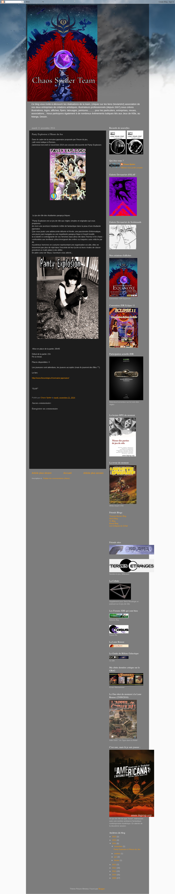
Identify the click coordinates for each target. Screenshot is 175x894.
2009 (114, 878)
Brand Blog (113, 523)
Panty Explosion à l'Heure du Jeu (127, 849)
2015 (114, 840)
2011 (114, 871)
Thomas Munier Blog (117, 516)
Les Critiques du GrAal (118, 526)
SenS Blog (113, 519)
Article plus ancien (93, 473)
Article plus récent (41, 473)
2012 (114, 868)
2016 (114, 837)
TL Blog (112, 521)
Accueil (67, 473)
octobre (117, 854)
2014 (114, 843)
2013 (114, 865)
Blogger (102, 889)
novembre (118, 846)
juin (115, 857)
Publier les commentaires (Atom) (56, 478)
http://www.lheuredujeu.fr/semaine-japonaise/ (50, 378)
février (117, 860)
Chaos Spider (129, 164)
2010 (114, 875)
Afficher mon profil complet (131, 168)
